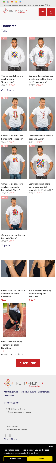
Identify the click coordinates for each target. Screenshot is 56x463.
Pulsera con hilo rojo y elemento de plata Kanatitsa (11, 344)
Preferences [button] (15, 459)
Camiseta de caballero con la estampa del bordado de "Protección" (41, 186)
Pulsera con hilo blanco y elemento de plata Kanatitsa (13, 293)
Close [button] (50, 446)
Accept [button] (40, 459)
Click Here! (28, 363)
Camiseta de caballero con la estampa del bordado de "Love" (12, 186)
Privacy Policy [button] (33, 453)
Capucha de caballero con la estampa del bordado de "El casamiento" (41, 79)
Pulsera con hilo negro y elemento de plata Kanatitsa (40, 293)
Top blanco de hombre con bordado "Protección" (12, 79)
